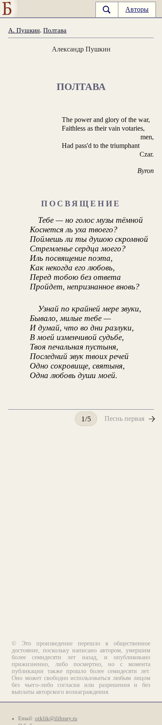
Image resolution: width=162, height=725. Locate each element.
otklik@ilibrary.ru (56, 718)
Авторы (137, 9)
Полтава (55, 30)
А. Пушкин (24, 30)
